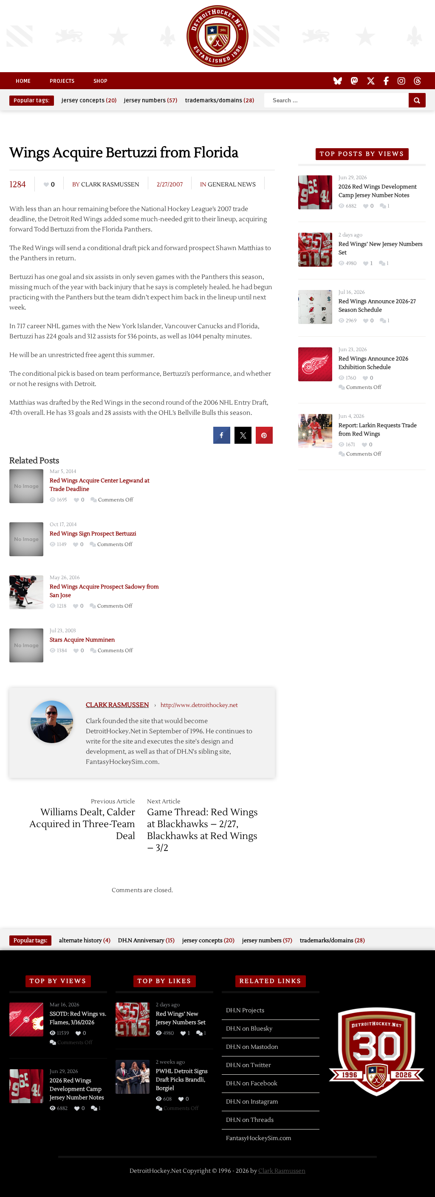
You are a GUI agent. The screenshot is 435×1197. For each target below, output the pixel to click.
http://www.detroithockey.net (199, 705)
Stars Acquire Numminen (82, 640)
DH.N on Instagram (252, 1102)
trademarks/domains (219, 100)
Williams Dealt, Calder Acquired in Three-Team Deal (82, 824)
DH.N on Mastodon (252, 1047)
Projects (62, 81)
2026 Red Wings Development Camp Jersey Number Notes (77, 1089)
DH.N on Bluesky (249, 1029)
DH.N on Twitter (248, 1065)
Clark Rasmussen (110, 185)
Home (23, 81)
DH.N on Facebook (251, 1083)
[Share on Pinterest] (264, 441)
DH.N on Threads (250, 1120)
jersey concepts (89, 100)
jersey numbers (150, 100)
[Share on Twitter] (242, 441)
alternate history (84, 940)
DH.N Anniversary (146, 940)
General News (232, 185)
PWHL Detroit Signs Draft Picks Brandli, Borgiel (182, 1080)
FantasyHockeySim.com (258, 1138)
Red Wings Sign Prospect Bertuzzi (93, 533)
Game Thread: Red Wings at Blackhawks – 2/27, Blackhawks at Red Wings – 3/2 (202, 830)
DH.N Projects (245, 1010)
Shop (100, 81)
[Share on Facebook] (221, 441)
